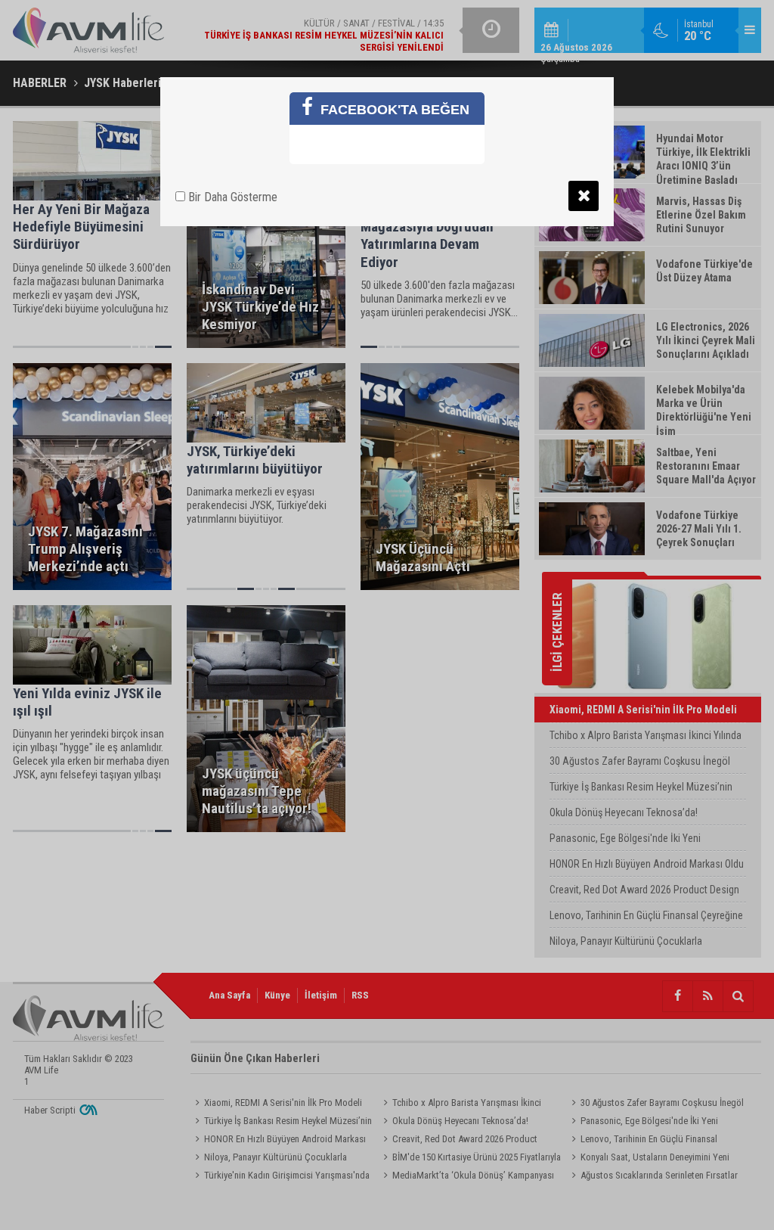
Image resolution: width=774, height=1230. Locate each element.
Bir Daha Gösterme (231, 197)
